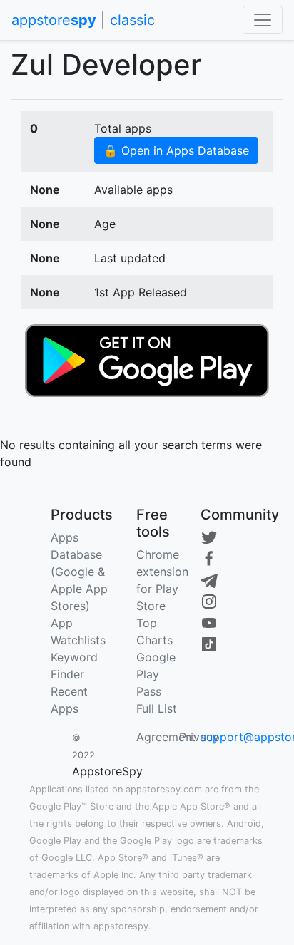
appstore (53, 20)
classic (132, 20)
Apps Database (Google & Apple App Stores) (79, 571)
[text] (147, 359)
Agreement (166, 737)
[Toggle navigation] (263, 20)
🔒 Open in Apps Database (176, 150)
